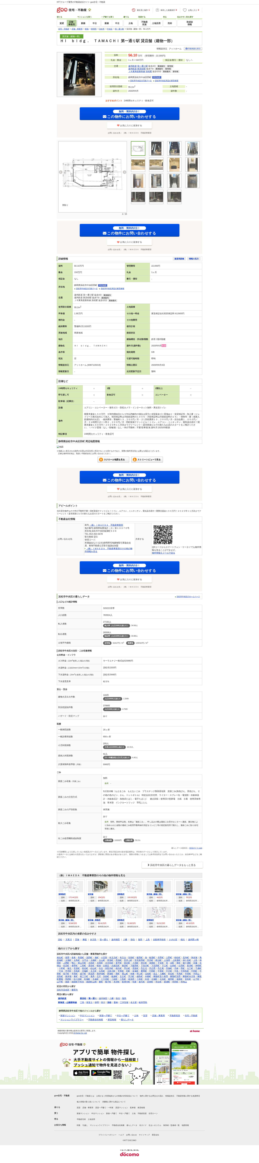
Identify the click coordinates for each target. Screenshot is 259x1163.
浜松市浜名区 (63, 990)
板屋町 (152, 957)
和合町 (158, 982)
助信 (133, 939)
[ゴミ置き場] (174, 181)
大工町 (190, 968)
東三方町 (84, 976)
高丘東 (161, 968)
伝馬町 (102, 971)
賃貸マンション (121, 1108)
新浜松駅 (141, 69)
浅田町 (89, 957)
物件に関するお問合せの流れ (151, 1096)
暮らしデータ (127, 1019)
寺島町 (77, 971)
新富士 (89, 1002)
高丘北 (144, 968)
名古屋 (133, 1002)
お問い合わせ (131, 1135)
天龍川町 (111, 971)
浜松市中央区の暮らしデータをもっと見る (173, 865)
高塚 (77, 939)
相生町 (60, 957)
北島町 (91, 963)
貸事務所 (62, 894)
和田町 (175, 982)
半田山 (196, 973)
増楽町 (135, 968)
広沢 (99, 976)
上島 (148, 939)
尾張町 (110, 960)
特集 (78, 1125)
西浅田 (91, 973)
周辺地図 (156, 77)
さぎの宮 (173, 939)
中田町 (194, 971)
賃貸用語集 (179, 259)
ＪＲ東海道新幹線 (136, 71)
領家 (134, 982)
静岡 (97, 1002)
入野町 (169, 957)
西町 (118, 973)
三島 (82, 1002)
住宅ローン (153, 1113)
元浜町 (163, 979)
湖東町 (152, 963)
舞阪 (85, 939)
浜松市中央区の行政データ (141, 81)
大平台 (85, 960)
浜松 (60, 939)
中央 (61, 971)
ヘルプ (121, 1135)
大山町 (102, 960)
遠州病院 (115, 939)
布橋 (132, 973)
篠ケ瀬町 (187, 963)
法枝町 (148, 973)
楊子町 (108, 982)
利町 (128, 971)
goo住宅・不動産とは (85, 1096)
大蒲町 (68, 960)
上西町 (66, 963)
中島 (176, 971)
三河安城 (124, 1002)
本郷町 (148, 976)
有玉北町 (113, 957)
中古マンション (87, 1015)
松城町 (87, 979)
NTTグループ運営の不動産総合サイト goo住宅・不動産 (81, 2)
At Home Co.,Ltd (80, 1033)
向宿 (147, 979)
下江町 (165, 965)
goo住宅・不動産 (62, 1095)
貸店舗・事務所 (94, 920)
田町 (183, 968)
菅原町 (77, 968)
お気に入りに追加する (131, 125)
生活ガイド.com (195, 848)
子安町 (161, 963)
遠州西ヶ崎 (193, 939)
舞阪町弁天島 (189, 976)
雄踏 (67, 982)
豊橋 (116, 1002)
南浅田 (131, 979)
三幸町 (140, 979)
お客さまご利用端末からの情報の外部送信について (117, 1096)
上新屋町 (176, 960)
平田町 (74, 973)
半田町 (188, 973)
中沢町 (169, 971)
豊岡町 (144, 971)
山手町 (60, 982)
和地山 (184, 982)
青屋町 (81, 957)
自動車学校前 (159, 939)
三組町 (114, 979)
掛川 (103, 1002)
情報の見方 (194, 259)
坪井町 (68, 971)
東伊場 (68, 976)
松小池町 (78, 979)
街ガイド (143, 1125)
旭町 (97, 957)
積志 (183, 939)
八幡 (125, 939)
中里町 (161, 971)
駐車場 (132, 1108)
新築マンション (67, 1015)
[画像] (174, 165)
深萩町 (106, 976)
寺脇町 (85, 971)
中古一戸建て (123, 1015)
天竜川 (68, 939)
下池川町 (145, 965)
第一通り (104, 939)
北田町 (100, 963)
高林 (176, 968)
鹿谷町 (91, 965)
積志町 (119, 968)
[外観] (156, 148)
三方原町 (105, 979)
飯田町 (140, 957)
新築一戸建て (105, 1015)
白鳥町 (173, 965)
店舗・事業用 (158, 1015)
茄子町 (66, 973)
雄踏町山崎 (91, 982)
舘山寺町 (82, 963)
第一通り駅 (142, 66)
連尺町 (142, 982)
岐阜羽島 (143, 1002)
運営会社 (155, 1135)
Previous (61, 172)
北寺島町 (109, 963)
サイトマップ (144, 1135)
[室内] (138, 165)
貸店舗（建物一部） (155, 894)
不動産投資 (175, 1015)
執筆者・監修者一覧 (171, 1125)
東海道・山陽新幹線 (67, 1002)
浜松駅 (149, 71)
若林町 (150, 982)
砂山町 (93, 968)
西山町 (125, 973)
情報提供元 (169, 1096)
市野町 (161, 957)
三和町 (83, 965)
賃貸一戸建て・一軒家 (104, 1108)
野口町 (140, 973)
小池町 (135, 963)
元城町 (154, 979)
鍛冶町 (158, 960)
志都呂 (106, 965)
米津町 (116, 982)
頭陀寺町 (109, 968)
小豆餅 (104, 957)
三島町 (123, 979)
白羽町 (182, 965)
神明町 (198, 965)
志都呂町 (115, 965)
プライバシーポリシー (107, 1135)
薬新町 (179, 979)
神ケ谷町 (187, 960)
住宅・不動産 (191, 1015)
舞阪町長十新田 (160, 976)
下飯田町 (134, 965)
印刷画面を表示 (194, 49)
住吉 (101, 968)
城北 (69, 968)
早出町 (127, 968)
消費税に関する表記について (114, 1102)
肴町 (178, 963)
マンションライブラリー (71, 1019)
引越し (85, 1125)
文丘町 (123, 976)
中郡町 (152, 971)
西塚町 (110, 973)
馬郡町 (68, 979)
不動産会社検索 (95, 1019)
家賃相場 (112, 1019)
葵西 (67, 957)
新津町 (190, 965)
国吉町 (127, 963)
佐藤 (195, 963)
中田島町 (185, 971)
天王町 (93, 971)
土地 (136, 1015)
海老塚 (194, 957)
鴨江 (73, 963)
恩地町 (119, 960)
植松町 (177, 957)
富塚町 (135, 971)
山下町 (196, 979)
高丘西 (152, 968)
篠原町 (125, 965)
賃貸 (145, 1015)
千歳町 (198, 968)
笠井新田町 (139, 960)
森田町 (171, 979)
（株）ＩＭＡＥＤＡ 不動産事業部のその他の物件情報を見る (91, 875)
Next (124, 172)
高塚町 (169, 968)
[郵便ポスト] (192, 181)
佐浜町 (66, 965)
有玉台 (123, 957)
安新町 (131, 957)
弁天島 (93, 939)
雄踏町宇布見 (77, 982)
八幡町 (163, 973)
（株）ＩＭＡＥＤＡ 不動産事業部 (106, 525)
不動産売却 (81, 1119)
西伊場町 (101, 973)
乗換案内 (161, 66)
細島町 (140, 976)
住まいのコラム (155, 1125)
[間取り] (93, 174)
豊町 (101, 982)
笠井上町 (128, 960)
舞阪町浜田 (175, 976)
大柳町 (93, 960)
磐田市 (74, 990)
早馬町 (179, 973)
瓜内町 (186, 957)
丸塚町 (95, 979)
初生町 (171, 973)
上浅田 (167, 960)
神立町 (144, 963)
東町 (76, 976)
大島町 (77, 960)
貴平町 (119, 963)
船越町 (114, 976)
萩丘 (155, 973)
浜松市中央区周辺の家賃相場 (166, 81)
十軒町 (62, 968)
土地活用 (91, 1119)
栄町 (172, 963)
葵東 (73, 957)
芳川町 (131, 976)
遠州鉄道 (132, 66)
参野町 (74, 965)
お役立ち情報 (60, 1125)
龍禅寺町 (126, 982)
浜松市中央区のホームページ (188, 597)
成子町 (83, 973)
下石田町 (155, 965)
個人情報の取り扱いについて (88, 1102)
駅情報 (170, 66)
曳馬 (140, 939)
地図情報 (185, 1125)
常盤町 (121, 971)
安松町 (188, 979)
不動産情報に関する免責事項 (188, 1096)
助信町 (85, 968)
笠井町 (150, 960)
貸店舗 (90, 894)
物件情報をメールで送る (163, 553)
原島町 (60, 976)
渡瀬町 (167, 982)
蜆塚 (99, 965)
